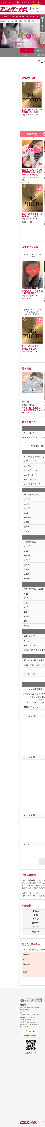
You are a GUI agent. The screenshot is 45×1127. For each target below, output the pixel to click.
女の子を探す (31, 16)
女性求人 (16, 2)
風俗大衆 (36, 2)
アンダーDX (26, 2)
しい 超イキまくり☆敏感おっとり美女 (32, 111)
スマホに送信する (31, 1036)
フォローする (31, 1031)
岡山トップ (5, 16)
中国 (32, 8)
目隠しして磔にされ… (30, 405)
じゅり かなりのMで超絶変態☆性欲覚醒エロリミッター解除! (32, 172)
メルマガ (27, 55)
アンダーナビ (6, 2)
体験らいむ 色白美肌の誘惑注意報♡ (32, 292)
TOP (26, 50)
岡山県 (38, 8)
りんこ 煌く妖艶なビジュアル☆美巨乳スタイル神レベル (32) (32, 410)
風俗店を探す (16, 16)
